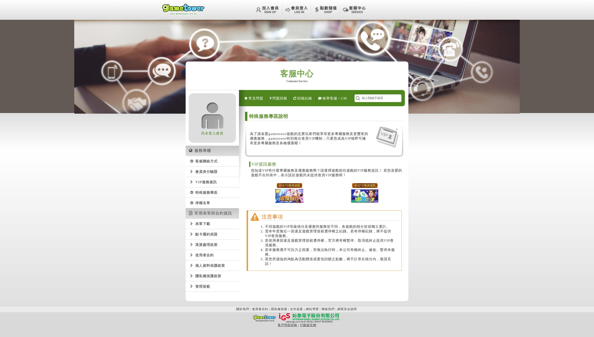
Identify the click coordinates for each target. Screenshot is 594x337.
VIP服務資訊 (206, 182)
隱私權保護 (279, 309)
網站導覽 (312, 309)
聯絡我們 (328, 309)
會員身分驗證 (206, 171)
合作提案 (296, 309)
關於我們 (242, 309)
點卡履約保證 (206, 234)
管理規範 (202, 286)
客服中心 (297, 77)
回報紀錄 (304, 98)
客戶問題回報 (287, 325)
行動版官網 (308, 325)
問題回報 (279, 98)
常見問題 (256, 98)
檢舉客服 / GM (335, 98)
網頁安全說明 (347, 309)
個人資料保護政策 (210, 265)
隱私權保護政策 (208, 276)
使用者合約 (204, 255)
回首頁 (183, 9)
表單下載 (202, 224)
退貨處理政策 (206, 245)
